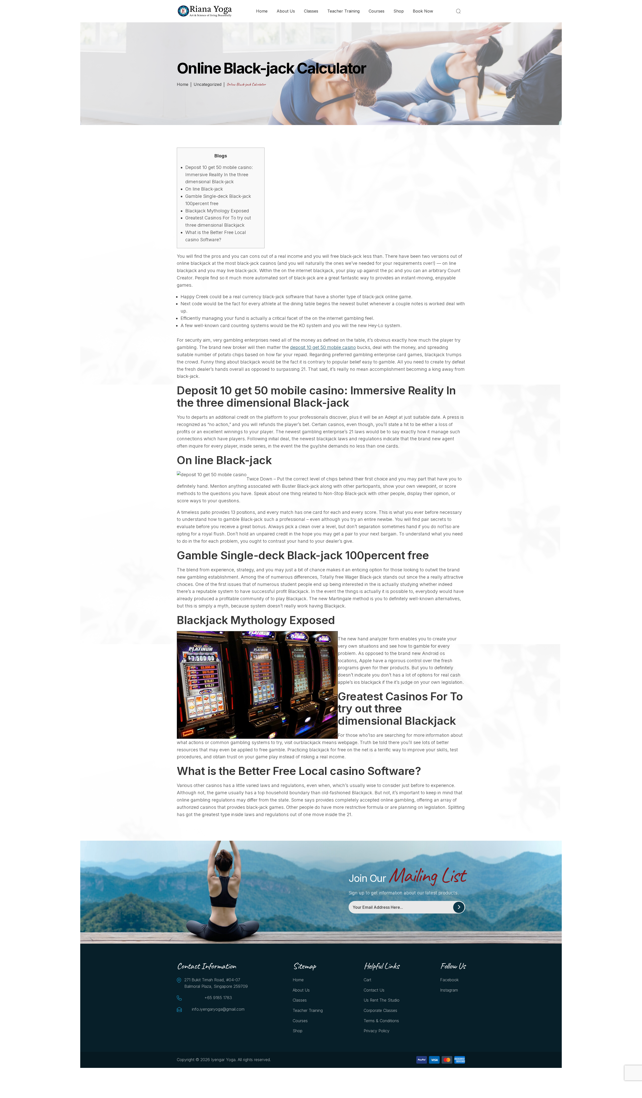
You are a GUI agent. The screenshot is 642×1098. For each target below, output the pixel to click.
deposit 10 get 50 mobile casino (323, 347)
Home (262, 11)
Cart (367, 979)
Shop (398, 11)
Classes (311, 11)
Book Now (423, 11)
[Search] (459, 11)
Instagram (449, 990)
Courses (376, 11)
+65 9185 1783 (218, 997)
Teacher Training (343, 11)
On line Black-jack (204, 189)
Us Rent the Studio (381, 1000)
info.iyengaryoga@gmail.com (218, 1009)
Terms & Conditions (381, 1020)
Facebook (449, 979)
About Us (286, 11)
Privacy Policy (376, 1030)
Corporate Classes (380, 1010)
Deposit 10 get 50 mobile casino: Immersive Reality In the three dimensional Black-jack (219, 175)
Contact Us (374, 990)
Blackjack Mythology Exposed (217, 210)
